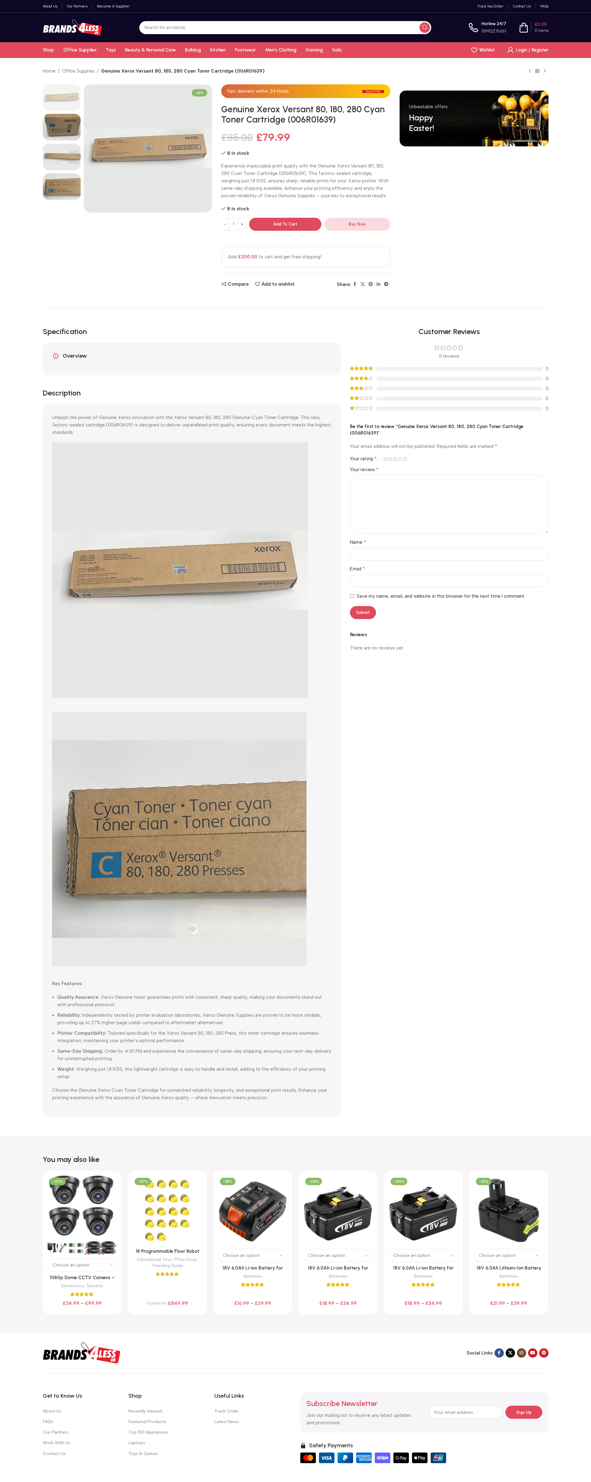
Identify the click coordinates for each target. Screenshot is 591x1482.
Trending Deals (167, 1265)
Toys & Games (143, 1453)
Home (49, 71)
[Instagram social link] (521, 1353)
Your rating (363, 458)
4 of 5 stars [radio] (400, 459)
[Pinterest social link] (371, 284)
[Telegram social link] (386, 284)
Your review (364, 469)
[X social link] (363, 284)
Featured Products (147, 1421)
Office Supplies (78, 71)
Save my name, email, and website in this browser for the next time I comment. (441, 596)
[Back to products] (537, 71)
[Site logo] (72, 27)
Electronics (72, 1285)
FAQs (48, 1421)
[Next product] (544, 71)
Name (358, 542)
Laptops (136, 1442)
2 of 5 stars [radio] (390, 459)
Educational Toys (154, 1259)
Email (357, 569)
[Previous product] (530, 71)
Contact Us (54, 1453)
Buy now (357, 224)
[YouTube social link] (532, 1353)
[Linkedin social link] (378, 284)
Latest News (226, 1421)
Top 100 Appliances (148, 1432)
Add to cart (285, 224)
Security (95, 1285)
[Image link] (81, 1352)
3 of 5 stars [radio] (395, 459)
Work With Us (56, 1442)
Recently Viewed (145, 1411)
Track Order (226, 1411)
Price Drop (185, 1259)
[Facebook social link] (355, 284)
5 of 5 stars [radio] (405, 459)
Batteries (253, 1276)
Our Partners (56, 1432)
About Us (52, 1411)
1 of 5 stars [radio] (385, 459)
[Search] (424, 27)
